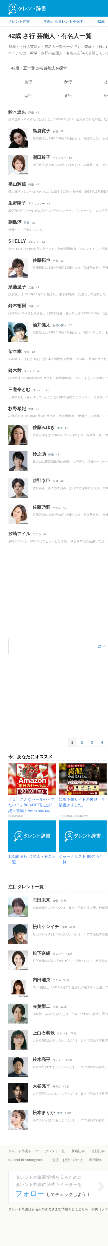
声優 (31, 112)
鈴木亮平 (41, 1059)
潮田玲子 (41, 157)
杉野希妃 (17, 408)
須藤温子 (17, 286)
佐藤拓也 (41, 260)
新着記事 (78, 1151)
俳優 (31, 184)
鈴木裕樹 (17, 305)
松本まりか (44, 1112)
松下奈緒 (41, 953)
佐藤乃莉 (41, 507)
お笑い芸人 (59, 325)
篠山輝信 (17, 184)
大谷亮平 (41, 1086)
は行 (28, 95)
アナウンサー (36, 203)
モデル (57, 507)
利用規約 (95, 1160)
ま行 (68, 95)
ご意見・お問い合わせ (66, 1160)
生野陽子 (17, 203)
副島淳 (15, 222)
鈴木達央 (17, 112)
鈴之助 (39, 454)
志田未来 (41, 900)
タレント (33, 241)
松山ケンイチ (46, 926)
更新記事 (98, 1151)
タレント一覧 (55, 1151)
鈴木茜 (15, 370)
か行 (68, 81)
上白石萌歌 (44, 1032)
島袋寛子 (41, 130)
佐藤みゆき (44, 427)
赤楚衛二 (41, 1006)
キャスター (59, 157)
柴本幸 (15, 351)
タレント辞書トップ (23, 1151)
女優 (55, 131)
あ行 (28, 81)
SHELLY (17, 241)
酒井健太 (41, 324)
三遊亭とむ (19, 389)
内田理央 (41, 979)
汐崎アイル (19, 533)
